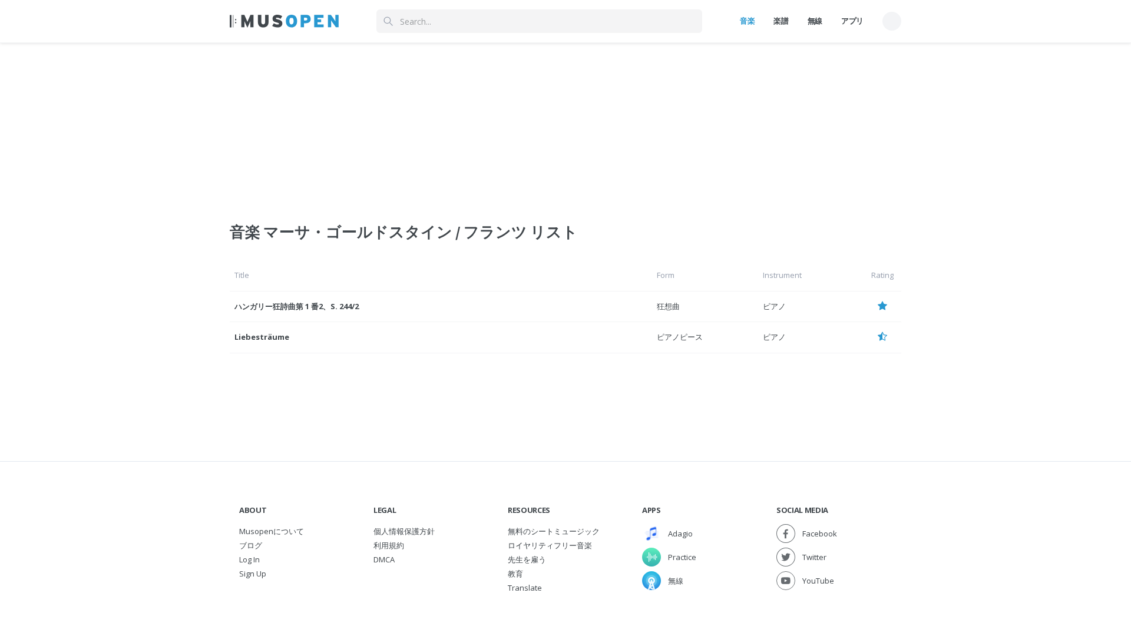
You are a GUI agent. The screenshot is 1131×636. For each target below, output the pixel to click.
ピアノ (774, 306)
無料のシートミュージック (554, 531)
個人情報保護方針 (404, 531)
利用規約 (388, 545)
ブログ (250, 545)
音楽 (747, 20)
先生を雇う (527, 559)
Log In (249, 559)
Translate (525, 587)
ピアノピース (680, 337)
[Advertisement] (565, 125)
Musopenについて (271, 531)
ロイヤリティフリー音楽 (550, 545)
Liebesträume (261, 337)
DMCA (384, 559)
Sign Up (252, 573)
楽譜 (780, 20)
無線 (815, 20)
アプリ (852, 20)
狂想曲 (668, 306)
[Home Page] (284, 21)
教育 (515, 573)
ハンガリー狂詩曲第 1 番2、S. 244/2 (296, 306)
